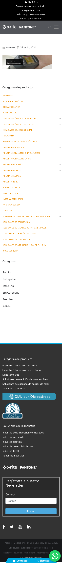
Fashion (7, 272)
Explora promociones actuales (31, 6)
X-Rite (6, 306)
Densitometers (9, 112)
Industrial (8, 286)
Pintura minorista (11, 205)
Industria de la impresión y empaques (21, 153)
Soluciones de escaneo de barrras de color (25, 384)
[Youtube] (20, 527)
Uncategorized (10, 251)
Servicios (7, 210)
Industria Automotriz (13, 147)
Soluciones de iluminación (16, 239)
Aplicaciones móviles (13, 101)
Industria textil (10, 181)
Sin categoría (10, 293)
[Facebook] (3, 527)
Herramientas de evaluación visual (20, 141)
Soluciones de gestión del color (19, 233)
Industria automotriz (14, 437)
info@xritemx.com (31, 10)
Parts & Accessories (12, 199)
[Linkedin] (28, 527)
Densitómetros (10, 375)
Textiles (7, 299)
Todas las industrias (13, 455)
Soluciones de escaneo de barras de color (24, 228)
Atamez (10, 47)
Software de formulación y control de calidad (26, 216)
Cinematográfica (11, 107)
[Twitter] (12, 527)
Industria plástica (11, 176)
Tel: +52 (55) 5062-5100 (31, 18)
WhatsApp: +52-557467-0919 (31, 14)
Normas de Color (11, 187)
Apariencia (7, 95)
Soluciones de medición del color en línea (24, 245)
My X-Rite (33, 2)
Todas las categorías (14, 388)
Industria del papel (11, 170)
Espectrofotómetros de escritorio (19, 118)
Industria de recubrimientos (16, 158)
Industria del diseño (12, 164)
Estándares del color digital (17, 130)
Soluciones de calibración (16, 222)
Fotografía (8, 135)
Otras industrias (11, 193)
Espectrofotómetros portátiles (18, 124)
